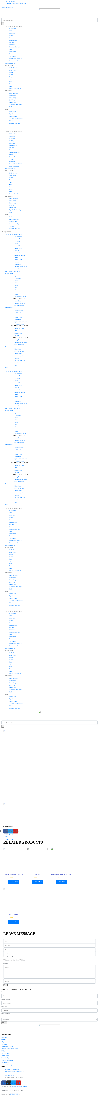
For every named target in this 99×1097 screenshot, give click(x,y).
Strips (10, 77)
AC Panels (12, 31)
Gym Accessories (13, 114)
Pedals (11, 74)
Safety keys (12, 56)
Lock (10, 107)
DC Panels (12, 33)
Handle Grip (12, 95)
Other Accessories (14, 61)
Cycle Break (12, 70)
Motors (11, 49)
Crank (10, 84)
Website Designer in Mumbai (19, 1086)
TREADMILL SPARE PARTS (13, 234)
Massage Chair (13, 116)
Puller (10, 86)
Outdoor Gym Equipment (16, 118)
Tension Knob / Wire (15, 88)
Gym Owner (16, 960)
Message (5, 963)
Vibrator (11, 121)
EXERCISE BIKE (10, 273)
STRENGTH (8, 308)
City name (4, 1006)
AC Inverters (12, 28)
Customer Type (5, 1013)
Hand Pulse (12, 38)
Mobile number (5, 999)
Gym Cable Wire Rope (15, 104)
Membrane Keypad (14, 47)
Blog (6, 367)
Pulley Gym (12, 102)
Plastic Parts (12, 111)
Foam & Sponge (13, 93)
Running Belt (12, 51)
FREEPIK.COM (14, 1094)
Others (23, 960)
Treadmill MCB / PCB (15, 58)
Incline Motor (13, 40)
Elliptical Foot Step (14, 123)
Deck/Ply (11, 35)
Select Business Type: (9, 957)
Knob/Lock (12, 100)
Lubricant (12, 44)
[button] (7, 7)
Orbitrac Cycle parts (10, 63)
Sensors (11, 54)
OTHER (7, 346)
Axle (10, 81)
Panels (11, 72)
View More (14, 882)
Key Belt (11, 42)
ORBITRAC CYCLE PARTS (13, 271)
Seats (10, 79)
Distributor (8, 960)
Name (3, 992)
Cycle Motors (13, 67)
